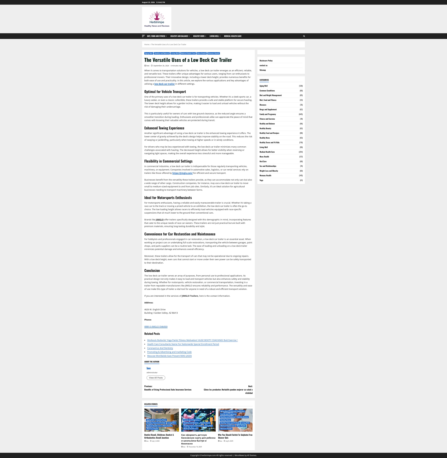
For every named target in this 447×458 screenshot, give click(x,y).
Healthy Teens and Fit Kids (156, 423)
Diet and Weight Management (271, 95)
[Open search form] (304, 36)
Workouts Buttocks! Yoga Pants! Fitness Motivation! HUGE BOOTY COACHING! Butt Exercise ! (192, 340)
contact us (264, 65)
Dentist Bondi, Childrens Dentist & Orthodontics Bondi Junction (159, 436)
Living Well (214, 36)
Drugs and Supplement (268, 109)
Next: (228, 389)
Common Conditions (237, 411)
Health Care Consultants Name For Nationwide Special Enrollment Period (183, 344)
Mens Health (201, 53)
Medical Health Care (232, 36)
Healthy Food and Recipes (269, 133)
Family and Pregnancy (191, 420)
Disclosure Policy (266, 60)
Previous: (167, 388)
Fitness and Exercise (267, 118)
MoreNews (239, 455)
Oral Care (263, 161)
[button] (143, 36)
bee (147, 66)
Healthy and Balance (179, 36)
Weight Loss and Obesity (269, 170)
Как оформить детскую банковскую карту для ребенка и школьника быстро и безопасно (198, 439)
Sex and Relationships (268, 166)
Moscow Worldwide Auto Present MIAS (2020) (169, 355)
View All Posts (156, 377)
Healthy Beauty (242, 417)
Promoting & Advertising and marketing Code (169, 351)
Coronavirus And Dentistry (160, 348)
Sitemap (263, 70)
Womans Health (213, 53)
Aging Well (149, 53)
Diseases (263, 104)
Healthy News (198, 36)
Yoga (261, 180)
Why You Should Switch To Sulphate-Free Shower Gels (235, 436)
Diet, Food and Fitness (156, 36)
